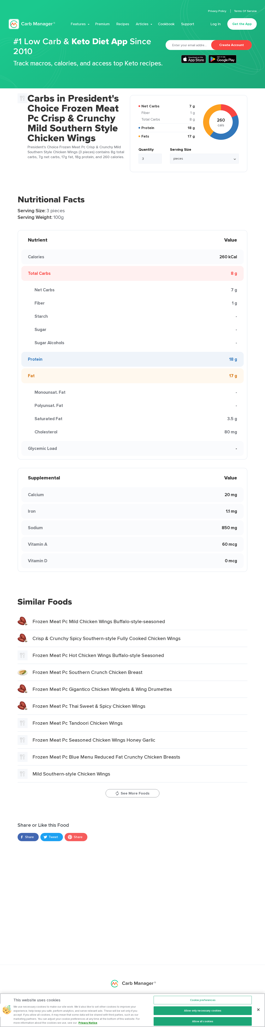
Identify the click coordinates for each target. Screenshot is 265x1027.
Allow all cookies (202, 1021)
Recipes (122, 23)
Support (187, 23)
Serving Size (180, 149)
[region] (132, 1010)
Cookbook (166, 23)
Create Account (231, 45)
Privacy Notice (87, 1023)
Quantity (146, 149)
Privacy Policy (217, 11)
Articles (142, 23)
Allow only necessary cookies (203, 1011)
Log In (216, 23)
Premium (102, 23)
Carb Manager (31, 24)
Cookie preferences (203, 1000)
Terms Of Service (245, 11)
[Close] (258, 1009)
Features (78, 23)
